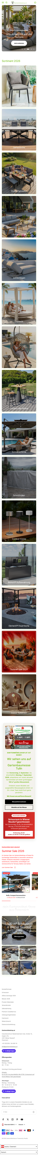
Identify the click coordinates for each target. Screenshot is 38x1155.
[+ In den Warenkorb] (27, 890)
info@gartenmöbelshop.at (9, 1046)
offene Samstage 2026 (9, 995)
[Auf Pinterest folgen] (17, 1119)
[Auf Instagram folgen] (12, 1119)
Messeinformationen (19, 802)
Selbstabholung (6, 1008)
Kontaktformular (6, 989)
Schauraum (5, 992)
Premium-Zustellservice (9, 1011)
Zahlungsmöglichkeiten (9, 1015)
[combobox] (19, 1146)
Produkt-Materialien (8, 1002)
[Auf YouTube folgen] (22, 1119)
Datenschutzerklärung (8, 1024)
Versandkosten (6, 1005)
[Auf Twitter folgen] (8, 1119)
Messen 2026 (6, 999)
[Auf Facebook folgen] (3, 1119)
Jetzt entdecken (19, 37)
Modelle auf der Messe (19, 807)
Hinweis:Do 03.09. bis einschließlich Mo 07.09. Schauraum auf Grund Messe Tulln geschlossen (18, 1074)
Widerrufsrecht (6, 1021)
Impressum (5, 1018)
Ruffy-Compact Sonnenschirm (16, 895)
